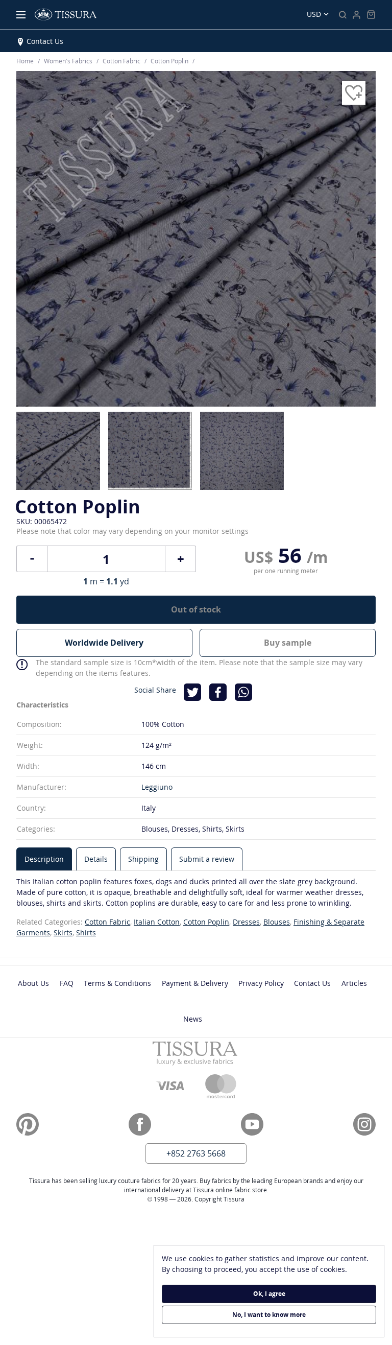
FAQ (67, 983)
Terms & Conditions (117, 983)
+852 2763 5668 (196, 1153)
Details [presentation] (96, 859)
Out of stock (196, 609)
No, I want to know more (269, 1314)
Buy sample (287, 642)
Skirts (63, 932)
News (192, 1019)
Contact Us (45, 41)
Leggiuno (157, 787)
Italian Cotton (157, 922)
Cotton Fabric (107, 922)
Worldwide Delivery (104, 642)
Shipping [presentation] (143, 859)
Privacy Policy (261, 983)
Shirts (86, 932)
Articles (354, 983)
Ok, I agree (269, 1293)
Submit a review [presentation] (206, 859)
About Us (33, 983)
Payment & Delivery (195, 983)
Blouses (276, 922)
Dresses (246, 922)
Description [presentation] (44, 859)
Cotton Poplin (206, 922)
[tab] (44, 858)
